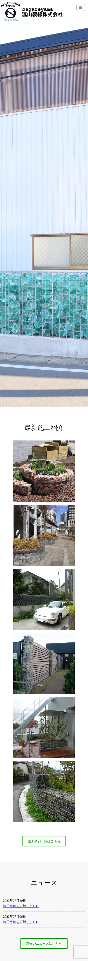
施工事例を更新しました (21, 906)
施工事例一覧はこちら (44, 841)
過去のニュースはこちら (44, 943)
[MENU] (80, 7)
